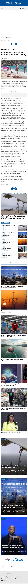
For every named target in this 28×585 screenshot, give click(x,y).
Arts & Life (13, 565)
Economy (8, 37)
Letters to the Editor (19, 578)
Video (3, 567)
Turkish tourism (4, 184)
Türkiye (4, 563)
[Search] (20, 8)
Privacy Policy (4, 577)
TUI (22, 135)
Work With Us (17, 577)
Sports (21, 565)
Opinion (21, 563)
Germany (3, 149)
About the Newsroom (6, 578)
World (3, 565)
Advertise (3, 580)
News (2, 37)
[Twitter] (16, 44)
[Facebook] (12, 44)
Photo (12, 567)
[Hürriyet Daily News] (14, 3)
